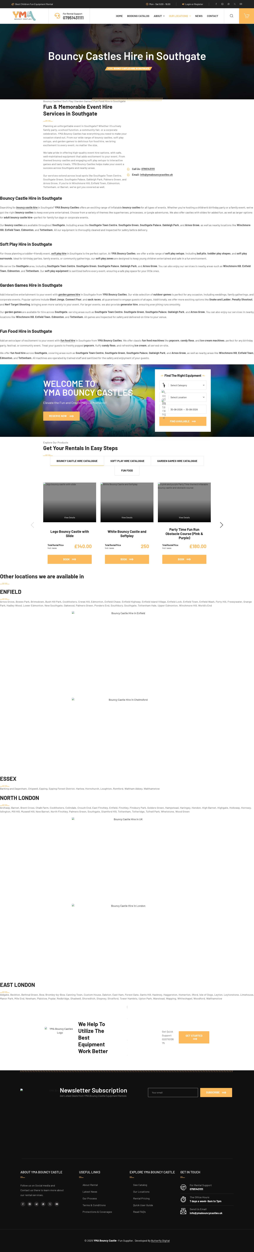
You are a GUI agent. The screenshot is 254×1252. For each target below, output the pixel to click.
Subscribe (213, 1092)
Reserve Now (64, 415)
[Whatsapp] (228, 4)
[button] (194, 1037)
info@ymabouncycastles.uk (156, 174)
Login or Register (194, 4)
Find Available (180, 421)
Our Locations (178, 15)
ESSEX (8, 778)
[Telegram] (36, 1204)
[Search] (231, 16)
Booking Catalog (138, 15)
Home (119, 15)
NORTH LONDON (19, 797)
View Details (69, 517)
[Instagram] (222, 4)
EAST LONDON (17, 984)
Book (77, 558)
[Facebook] (216, 4)
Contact (212, 15)
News (199, 15)
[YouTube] (241, 4)
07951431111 (73, 17)
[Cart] (246, 16)
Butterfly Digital (160, 1240)
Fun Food (127, 470)
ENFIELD (10, 591)
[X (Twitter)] (234, 4)
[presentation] (32, 525)
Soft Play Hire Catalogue (127, 461)
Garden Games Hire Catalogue (177, 461)
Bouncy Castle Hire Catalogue (77, 461)
